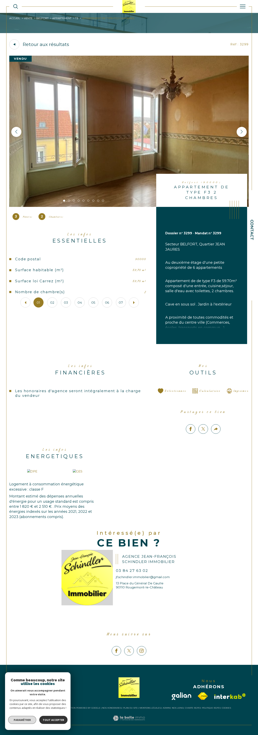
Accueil (14, 18)
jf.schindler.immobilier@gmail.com (143, 577)
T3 (76, 18)
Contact (252, 230)
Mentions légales (150, 708)
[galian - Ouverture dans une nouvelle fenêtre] (181, 696)
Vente (28, 18)
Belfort (42, 18)
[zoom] (129, 206)
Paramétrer (22, 720)
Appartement (61, 18)
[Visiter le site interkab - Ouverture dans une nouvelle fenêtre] (230, 696)
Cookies (226, 708)
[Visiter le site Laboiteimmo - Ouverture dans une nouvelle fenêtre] (129, 723)
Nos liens (177, 708)
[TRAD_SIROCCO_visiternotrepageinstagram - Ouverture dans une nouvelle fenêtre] (141, 651)
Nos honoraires (111, 708)
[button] (242, 132)
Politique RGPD (211, 708)
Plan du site (130, 708)
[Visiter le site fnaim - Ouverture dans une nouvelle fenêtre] (203, 696)
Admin (166, 708)
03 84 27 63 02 (132, 570)
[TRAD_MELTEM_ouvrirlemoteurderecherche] (15, 6)
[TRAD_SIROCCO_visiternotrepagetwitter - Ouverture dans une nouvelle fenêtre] (129, 651)
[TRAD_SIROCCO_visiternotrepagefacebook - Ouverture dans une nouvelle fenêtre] (116, 651)
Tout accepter (53, 720)
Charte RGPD (192, 708)
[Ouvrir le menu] (243, 6)
